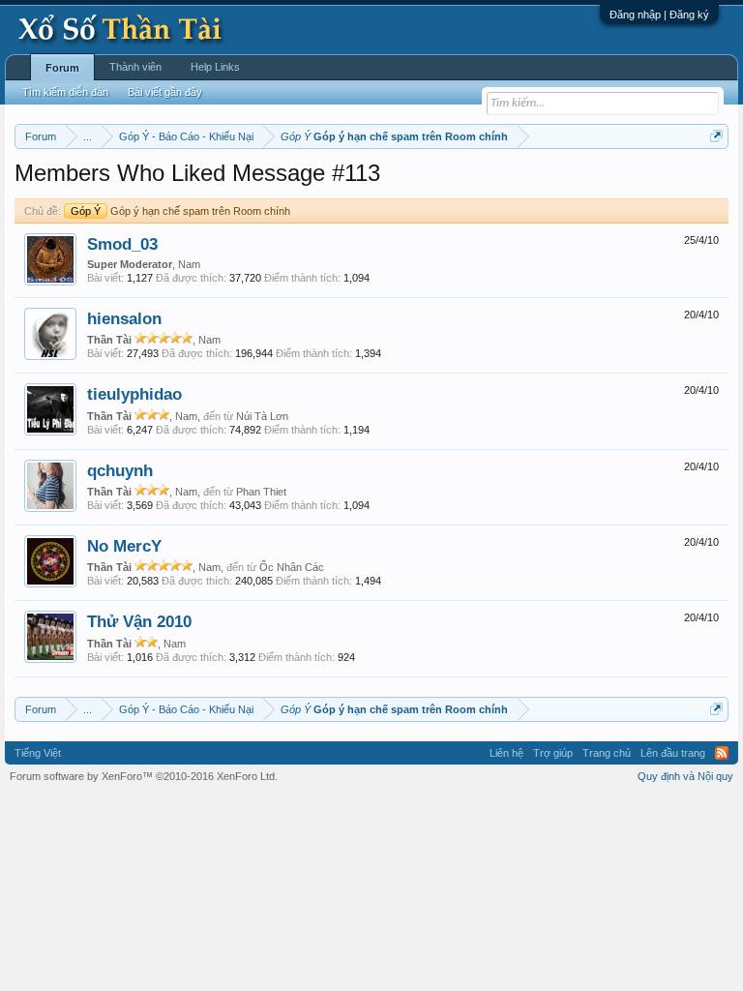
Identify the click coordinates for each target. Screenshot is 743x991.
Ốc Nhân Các (291, 567)
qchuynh (120, 470)
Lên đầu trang (672, 753)
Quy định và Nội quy (685, 776)
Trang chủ (606, 753)
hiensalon (124, 318)
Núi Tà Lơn (262, 416)
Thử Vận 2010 (139, 621)
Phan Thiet (261, 491)
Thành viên (135, 67)
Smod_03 (122, 244)
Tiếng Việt (38, 753)
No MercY (124, 546)
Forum (62, 68)
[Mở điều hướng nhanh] (716, 136)
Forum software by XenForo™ (144, 776)
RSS (721, 753)
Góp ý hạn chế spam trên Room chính (180, 211)
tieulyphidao (134, 394)
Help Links (215, 67)
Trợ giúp (553, 753)
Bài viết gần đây (165, 92)
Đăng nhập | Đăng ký (659, 14)
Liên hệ (506, 753)
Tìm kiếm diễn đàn (65, 92)
